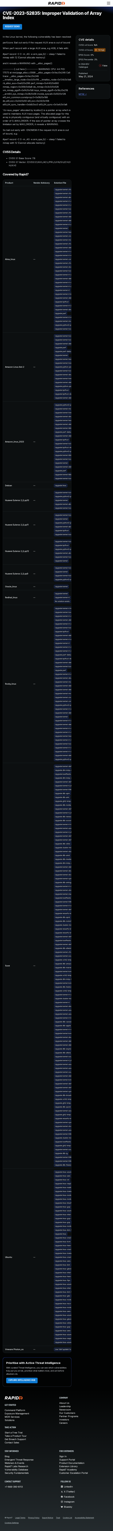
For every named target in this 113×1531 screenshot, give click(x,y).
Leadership (65, 1406)
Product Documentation (71, 1463)
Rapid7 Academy (68, 1469)
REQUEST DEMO (12, 27)
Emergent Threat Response (19, 1459)
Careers (63, 1423)
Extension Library (68, 1466)
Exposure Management (17, 1413)
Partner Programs (68, 1416)
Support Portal (67, 1459)
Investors (64, 1419)
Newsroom (65, 1409)
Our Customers (67, 1413)
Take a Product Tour (16, 1436)
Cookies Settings (12, 1523)
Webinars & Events (14, 1463)
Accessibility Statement (84, 1518)
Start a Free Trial (13, 1432)
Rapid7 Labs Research (16, 1466)
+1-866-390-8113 (14, 1486)
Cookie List (67, 1518)
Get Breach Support (15, 1439)
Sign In (63, 1456)
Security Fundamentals (17, 1473)
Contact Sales (12, 1442)
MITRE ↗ (83, 94)
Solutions (9, 1420)
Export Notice (47, 1518)
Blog (7, 1456)
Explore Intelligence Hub (22, 1380)
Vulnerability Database (16, 1469)
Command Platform (15, 1410)
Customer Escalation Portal (73, 1473)
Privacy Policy (33, 1518)
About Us (64, 1403)
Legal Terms (20, 1518)
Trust (58, 1518)
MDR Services (12, 1416)
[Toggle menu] (108, 3)
